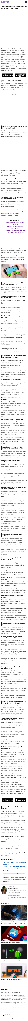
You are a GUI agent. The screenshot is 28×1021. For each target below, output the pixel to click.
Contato (19, 1007)
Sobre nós (3, 1007)
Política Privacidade (11, 1007)
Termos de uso (4, 1009)
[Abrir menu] (26, 2)
